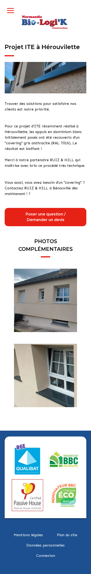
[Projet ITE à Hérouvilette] (45, 77)
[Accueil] (46, 21)
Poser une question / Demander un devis (46, 217)
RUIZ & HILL (62, 160)
